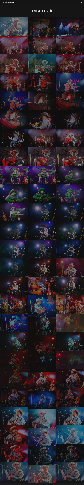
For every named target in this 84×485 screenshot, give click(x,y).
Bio (46, 2)
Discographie (51, 2)
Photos (62, 2)
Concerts (57, 2)
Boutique (71, 2)
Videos (67, 2)
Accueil (42, 2)
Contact (76, 2)
